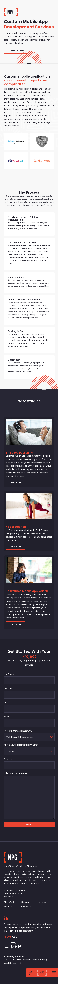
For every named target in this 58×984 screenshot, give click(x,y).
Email (6, 702)
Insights (42, 902)
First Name (9, 674)
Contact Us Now (16, 50)
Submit (29, 824)
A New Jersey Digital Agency (27, 866)
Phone (6, 716)
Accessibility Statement (14, 956)
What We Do (9, 902)
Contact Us (26, 906)
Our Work (25, 902)
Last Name (9, 688)
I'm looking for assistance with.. (18, 730)
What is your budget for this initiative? (21, 744)
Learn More (15, 482)
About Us (8, 906)
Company (8, 759)
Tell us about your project (15, 773)
